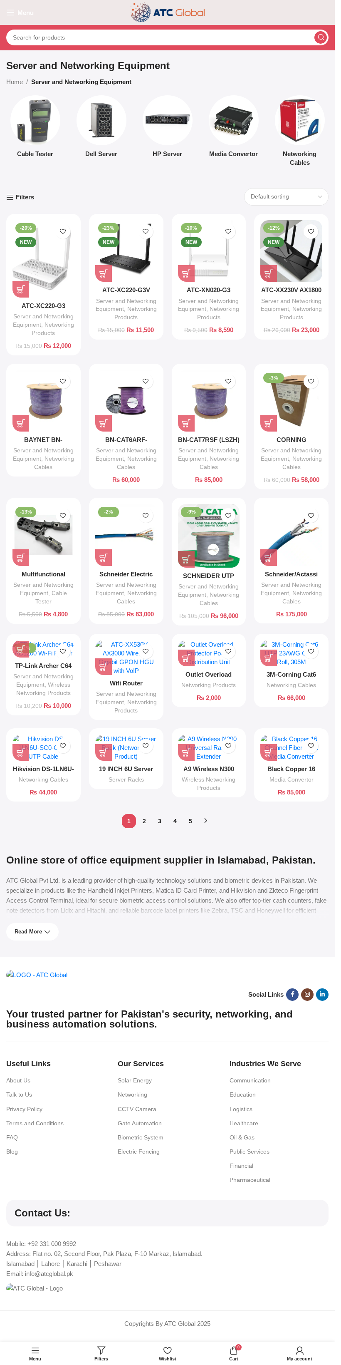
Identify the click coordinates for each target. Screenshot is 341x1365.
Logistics (241, 1109)
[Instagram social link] (307, 994)
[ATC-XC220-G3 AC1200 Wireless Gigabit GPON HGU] (43, 259)
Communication (250, 1080)
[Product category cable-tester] (35, 128)
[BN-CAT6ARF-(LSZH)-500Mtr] (126, 401)
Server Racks (126, 779)
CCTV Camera (137, 1109)
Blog (12, 1151)
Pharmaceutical (250, 1179)
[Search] (320, 37)
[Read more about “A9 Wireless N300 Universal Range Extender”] (186, 752)
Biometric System (140, 1137)
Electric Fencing (139, 1151)
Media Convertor (291, 779)
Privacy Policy (24, 1109)
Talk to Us (19, 1094)
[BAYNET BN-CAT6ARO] (43, 401)
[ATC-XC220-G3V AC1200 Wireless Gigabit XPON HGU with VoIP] (126, 251)
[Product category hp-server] (167, 128)
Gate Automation (140, 1123)
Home (14, 81)
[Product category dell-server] (101, 128)
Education (243, 1094)
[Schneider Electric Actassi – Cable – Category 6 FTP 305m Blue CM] (126, 535)
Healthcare (244, 1123)
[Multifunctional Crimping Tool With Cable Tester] (43, 535)
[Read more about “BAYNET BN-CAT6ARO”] (20, 423)
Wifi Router (126, 683)
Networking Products (208, 685)
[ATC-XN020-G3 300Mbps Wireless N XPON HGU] (209, 251)
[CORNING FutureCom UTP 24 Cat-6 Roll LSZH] (291, 401)
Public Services (249, 1151)
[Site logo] (167, 11)
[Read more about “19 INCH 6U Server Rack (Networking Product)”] (103, 752)
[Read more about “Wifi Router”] (103, 666)
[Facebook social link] (292, 994)
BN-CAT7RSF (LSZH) (209, 439)
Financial (241, 1165)
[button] (20, 289)
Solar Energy (135, 1080)
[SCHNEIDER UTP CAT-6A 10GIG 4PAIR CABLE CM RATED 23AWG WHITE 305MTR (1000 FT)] (209, 535)
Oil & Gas (242, 1137)
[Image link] (36, 974)
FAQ (12, 1137)
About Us (18, 1080)
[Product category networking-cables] (300, 133)
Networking (132, 1094)
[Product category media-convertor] (233, 128)
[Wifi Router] (126, 657)
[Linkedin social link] (322, 994)
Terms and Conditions (35, 1123)
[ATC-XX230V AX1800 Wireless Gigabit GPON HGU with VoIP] (291, 251)
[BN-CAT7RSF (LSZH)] (209, 401)
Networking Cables (291, 685)
